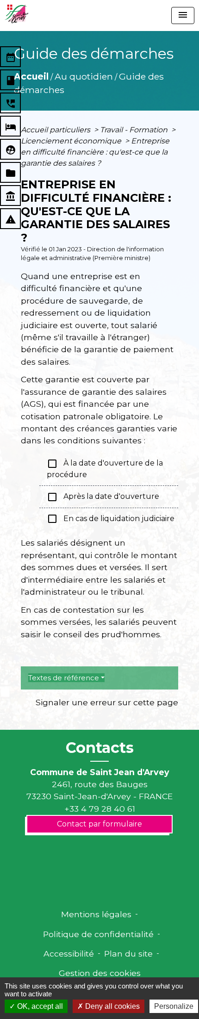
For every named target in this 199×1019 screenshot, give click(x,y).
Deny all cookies (111, 1006)
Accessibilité (69, 953)
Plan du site (128, 953)
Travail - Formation (134, 129)
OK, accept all (39, 1006)
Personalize (173, 1006)
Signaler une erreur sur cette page (107, 702)
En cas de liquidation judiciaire (110, 518)
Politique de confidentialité (98, 934)
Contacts (100, 748)
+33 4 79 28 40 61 (99, 809)
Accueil (31, 76)
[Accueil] (16, 14)
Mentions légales (96, 914)
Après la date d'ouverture (103, 497)
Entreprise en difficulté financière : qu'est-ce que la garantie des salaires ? (95, 152)
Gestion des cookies (100, 973)
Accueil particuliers (56, 129)
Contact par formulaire (99, 824)
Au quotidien (84, 76)
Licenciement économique (72, 141)
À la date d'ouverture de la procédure (105, 468)
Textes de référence (63, 677)
